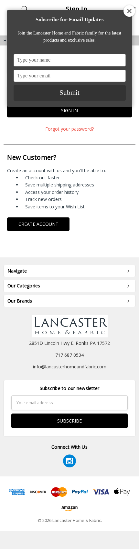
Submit (69, 92)
